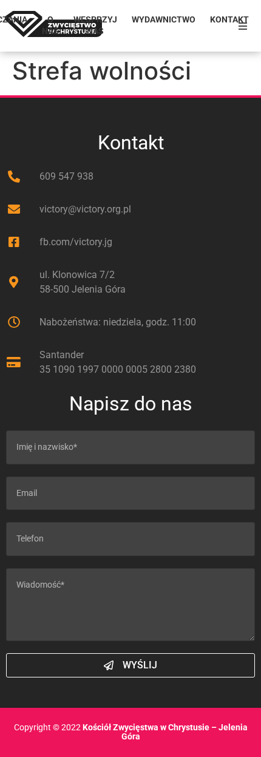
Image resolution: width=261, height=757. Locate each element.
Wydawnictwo (163, 20)
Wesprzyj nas (95, 25)
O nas (50, 25)
